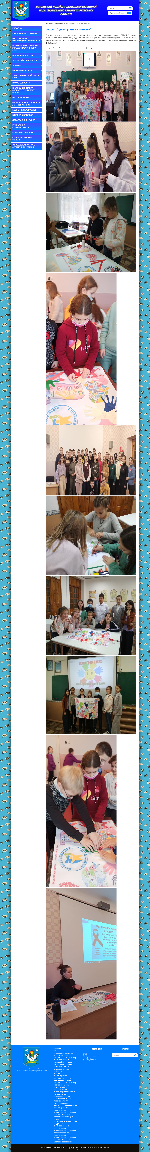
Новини (57, 1051)
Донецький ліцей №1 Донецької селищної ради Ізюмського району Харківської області (65, 10)
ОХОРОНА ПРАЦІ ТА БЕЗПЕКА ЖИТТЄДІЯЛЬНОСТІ (26, 104)
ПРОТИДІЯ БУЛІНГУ (21, 98)
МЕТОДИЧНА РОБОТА (22, 70)
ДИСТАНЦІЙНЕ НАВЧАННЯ (63, 1062)
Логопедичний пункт (23, 120)
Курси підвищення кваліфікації (66, 1105)
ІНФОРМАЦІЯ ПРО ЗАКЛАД (24, 33)
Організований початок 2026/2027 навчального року (25, 48)
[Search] (130, 8)
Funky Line (77, 1149)
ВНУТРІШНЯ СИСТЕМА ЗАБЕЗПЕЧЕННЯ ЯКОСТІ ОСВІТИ (23, 90)
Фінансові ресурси (61, 1060)
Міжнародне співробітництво (21, 126)
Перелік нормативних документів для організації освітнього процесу (65, 1112)
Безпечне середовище (24, 110)
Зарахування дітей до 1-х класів (25, 77)
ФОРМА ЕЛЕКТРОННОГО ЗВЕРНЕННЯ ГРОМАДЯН (23, 146)
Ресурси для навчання (63, 1064)
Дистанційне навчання (24, 60)
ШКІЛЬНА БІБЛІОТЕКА (22, 115)
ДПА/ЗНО (16, 65)
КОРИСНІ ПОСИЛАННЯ (22, 132)
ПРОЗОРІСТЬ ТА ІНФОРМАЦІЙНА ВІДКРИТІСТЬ (26, 39)
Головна (17, 28)
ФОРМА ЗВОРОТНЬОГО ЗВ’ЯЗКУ (23, 139)
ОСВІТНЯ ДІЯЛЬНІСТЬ (22, 55)
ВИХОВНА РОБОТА (21, 83)
